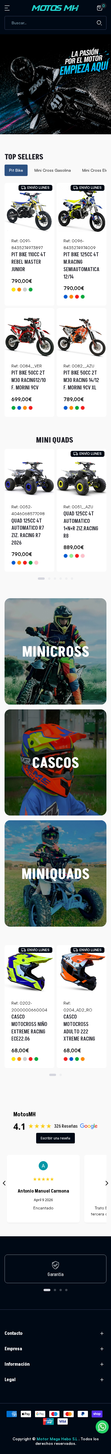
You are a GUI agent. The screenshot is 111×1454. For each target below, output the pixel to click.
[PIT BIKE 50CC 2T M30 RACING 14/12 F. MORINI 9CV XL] (81, 333)
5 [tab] (66, 578)
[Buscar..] (99, 23)
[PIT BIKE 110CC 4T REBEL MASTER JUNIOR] (29, 208)
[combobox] (55, 23)
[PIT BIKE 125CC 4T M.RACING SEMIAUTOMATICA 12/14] (81, 208)
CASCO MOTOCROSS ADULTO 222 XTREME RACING (79, 1028)
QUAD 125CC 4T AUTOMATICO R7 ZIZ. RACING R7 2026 (27, 532)
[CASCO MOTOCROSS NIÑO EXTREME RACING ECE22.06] (29, 970)
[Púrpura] (25, 1059)
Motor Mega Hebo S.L (58, 1439)
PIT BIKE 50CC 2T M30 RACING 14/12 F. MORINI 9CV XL (81, 380)
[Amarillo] (13, 289)
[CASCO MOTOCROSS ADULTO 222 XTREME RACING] (81, 970)
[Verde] (30, 289)
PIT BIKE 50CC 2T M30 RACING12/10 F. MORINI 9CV (28, 380)
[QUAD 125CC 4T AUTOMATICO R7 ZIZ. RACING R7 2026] (29, 474)
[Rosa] (36, 563)
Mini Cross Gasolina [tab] (52, 170)
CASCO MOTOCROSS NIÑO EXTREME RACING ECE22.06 (29, 1028)
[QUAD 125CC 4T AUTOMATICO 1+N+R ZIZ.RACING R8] (81, 474)
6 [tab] (72, 578)
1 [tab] (41, 578)
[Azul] (65, 297)
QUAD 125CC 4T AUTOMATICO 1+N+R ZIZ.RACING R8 (80, 524)
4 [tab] (60, 578)
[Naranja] (19, 289)
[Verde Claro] (71, 556)
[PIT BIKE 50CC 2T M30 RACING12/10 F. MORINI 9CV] (29, 333)
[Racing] (25, 289)
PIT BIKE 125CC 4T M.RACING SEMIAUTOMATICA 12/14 (81, 265)
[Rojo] (77, 297)
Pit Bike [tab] (16, 170)
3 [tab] (55, 578)
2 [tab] (49, 578)
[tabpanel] (55, 300)
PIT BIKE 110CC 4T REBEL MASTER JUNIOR (28, 262)
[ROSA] (83, 556)
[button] (8, 8)
